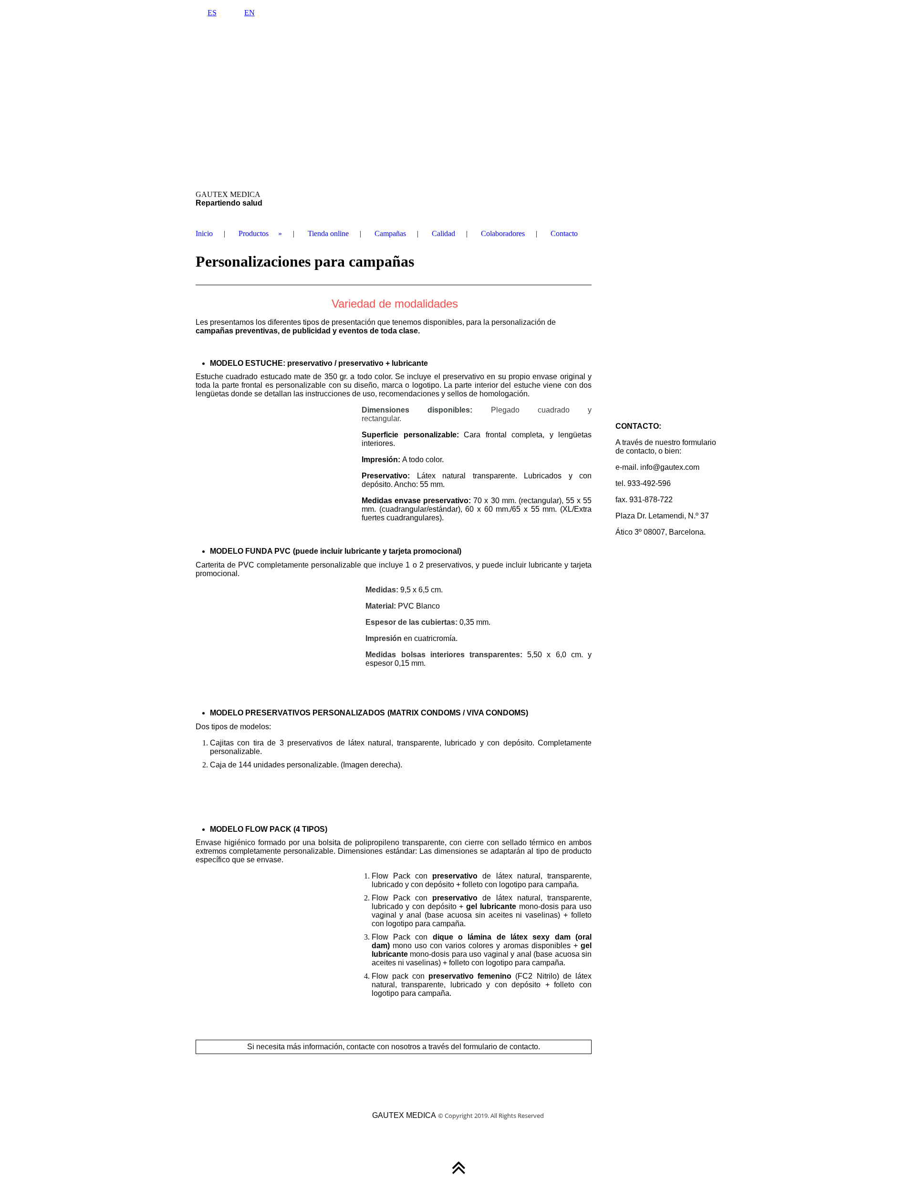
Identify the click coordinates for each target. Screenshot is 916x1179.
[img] (458, 107)
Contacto (564, 233)
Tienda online (328, 233)
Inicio (204, 233)
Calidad (443, 233)
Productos (254, 233)
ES (212, 13)
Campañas (390, 233)
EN (249, 13)
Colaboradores (503, 233)
